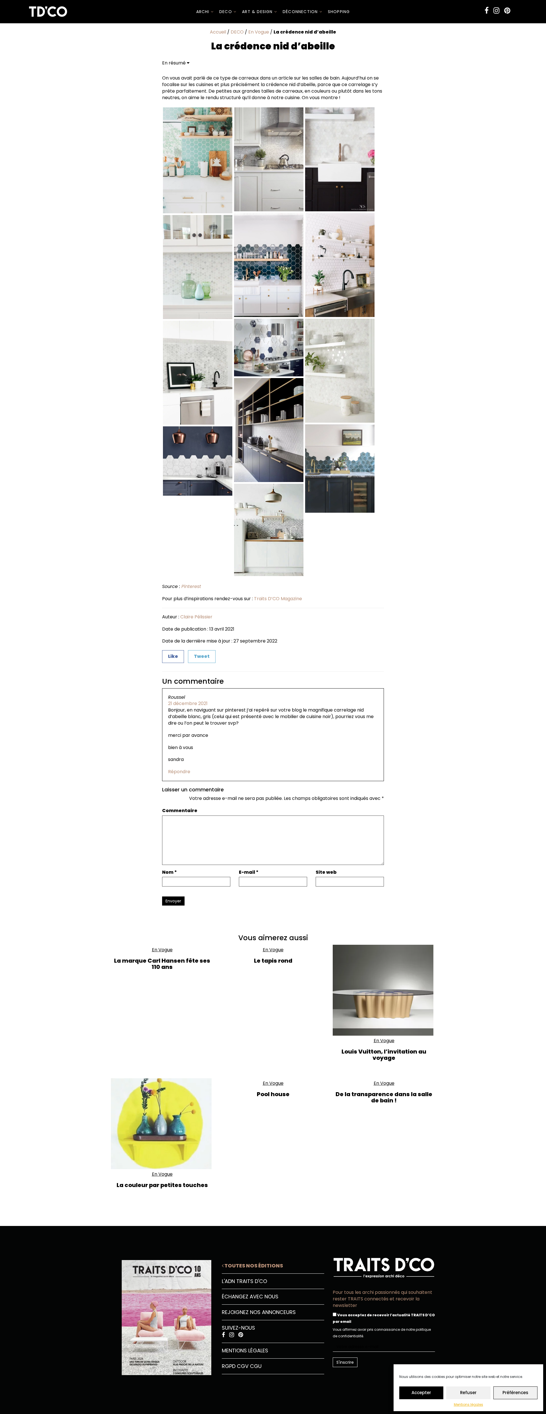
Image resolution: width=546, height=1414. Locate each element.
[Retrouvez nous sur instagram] (496, 11)
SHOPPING (339, 11)
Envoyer (173, 901)
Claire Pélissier (196, 617)
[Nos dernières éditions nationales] (162, 1315)
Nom (169, 872)
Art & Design (258, 11)
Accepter (421, 1393)
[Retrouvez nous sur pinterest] (507, 11)
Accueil (218, 32)
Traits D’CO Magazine (278, 598)
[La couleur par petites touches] (162, 1123)
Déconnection (301, 11)
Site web (326, 872)
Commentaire (179, 811)
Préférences (515, 1393)
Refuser (468, 1393)
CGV (243, 1366)
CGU (256, 1366)
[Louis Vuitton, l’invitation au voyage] (384, 990)
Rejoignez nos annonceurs (259, 1312)
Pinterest (191, 586)
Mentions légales (468, 1404)
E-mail (248, 872)
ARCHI (203, 11)
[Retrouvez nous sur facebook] (487, 11)
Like (173, 656)
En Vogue (258, 32)
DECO (226, 11)
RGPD (228, 1366)
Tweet (202, 656)
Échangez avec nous (250, 1296)
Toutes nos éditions (253, 1265)
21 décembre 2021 (188, 703)
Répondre (179, 771)
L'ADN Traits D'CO (244, 1281)
